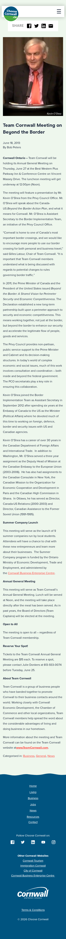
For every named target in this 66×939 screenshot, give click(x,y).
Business (28, 756)
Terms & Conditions (33, 910)
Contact (33, 822)
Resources (33, 816)
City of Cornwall (33, 870)
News (51, 756)
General (41, 756)
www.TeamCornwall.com (32, 748)
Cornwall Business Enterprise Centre (31, 573)
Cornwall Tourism (33, 860)
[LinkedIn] (43, 26)
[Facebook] (29, 26)
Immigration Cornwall (33, 865)
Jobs (33, 804)
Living (33, 792)
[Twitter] (36, 26)
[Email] (51, 26)
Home (33, 786)
